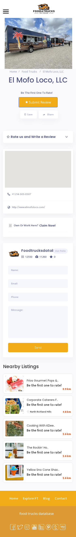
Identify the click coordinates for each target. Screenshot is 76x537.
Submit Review (40, 102)
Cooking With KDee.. (41, 426)
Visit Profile (60, 251)
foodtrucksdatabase (41, 250)
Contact (61, 498)
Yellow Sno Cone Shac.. (43, 470)
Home (13, 71)
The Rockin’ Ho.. (37, 448)
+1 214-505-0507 (21, 194)
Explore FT (30, 498)
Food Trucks (29, 71)
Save (30, 114)
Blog (46, 498)
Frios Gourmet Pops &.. (43, 381)
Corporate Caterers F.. (42, 400)
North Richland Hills (40, 412)
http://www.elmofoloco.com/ (28, 207)
